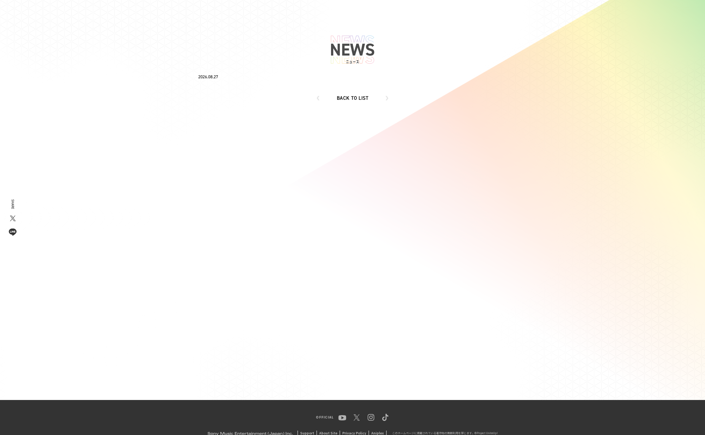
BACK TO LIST (352, 98)
